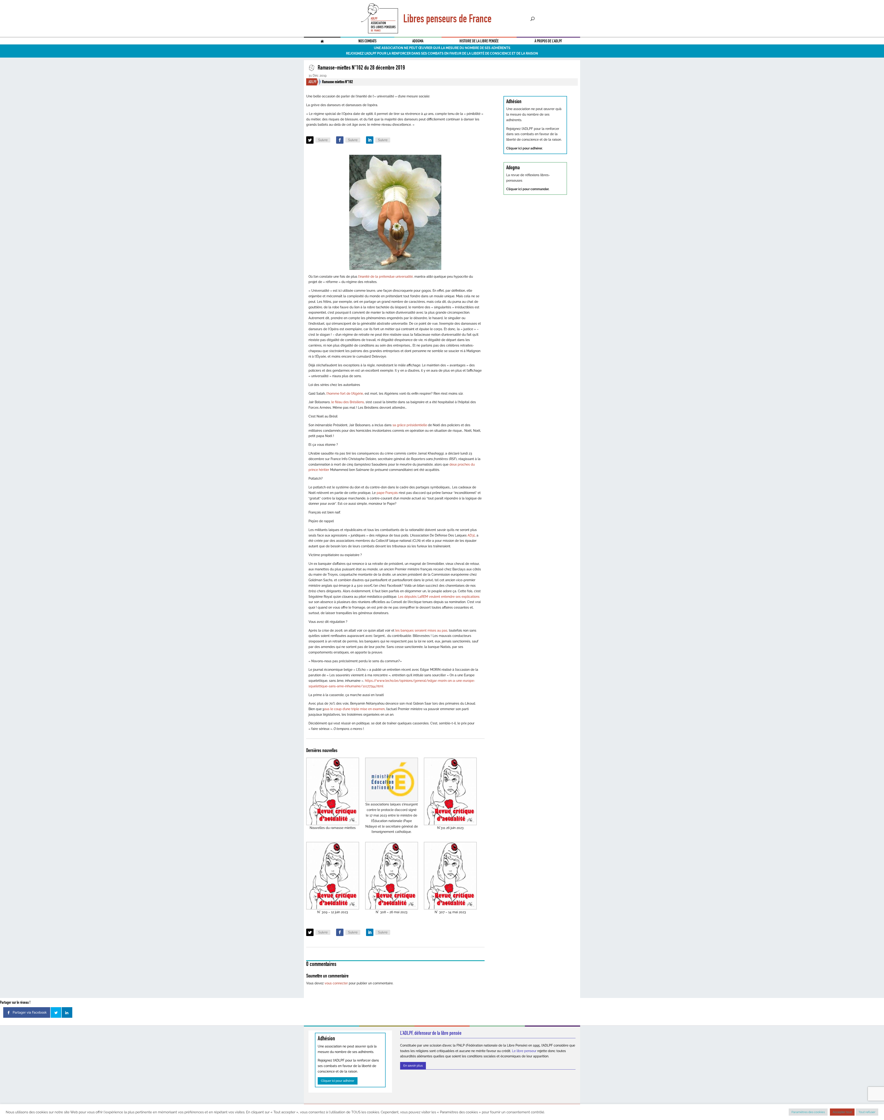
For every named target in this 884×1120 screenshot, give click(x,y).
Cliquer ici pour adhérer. (524, 148)
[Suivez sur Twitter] (310, 140)
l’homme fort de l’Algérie (344, 393)
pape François (387, 493)
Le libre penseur (524, 1051)
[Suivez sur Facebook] (339, 140)
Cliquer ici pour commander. (527, 189)
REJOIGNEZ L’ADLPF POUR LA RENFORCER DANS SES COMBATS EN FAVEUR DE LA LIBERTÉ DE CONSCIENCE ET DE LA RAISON (442, 53)
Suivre (323, 140)
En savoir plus (413, 1065)
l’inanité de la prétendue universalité (385, 276)
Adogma (417, 41)
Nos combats (367, 41)
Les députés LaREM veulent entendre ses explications (439, 596)
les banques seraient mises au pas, (421, 630)
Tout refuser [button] (866, 1112)
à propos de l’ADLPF (548, 41)
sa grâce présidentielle (410, 425)
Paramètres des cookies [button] (808, 1112)
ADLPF (312, 81)
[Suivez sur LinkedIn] (369, 140)
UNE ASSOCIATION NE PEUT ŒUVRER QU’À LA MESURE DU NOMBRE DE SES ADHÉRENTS (442, 48)
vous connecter (336, 983)
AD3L (471, 535)
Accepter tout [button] (842, 1112)
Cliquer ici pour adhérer (337, 1080)
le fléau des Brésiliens (347, 402)
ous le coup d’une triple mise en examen (354, 709)
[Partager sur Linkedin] (67, 1012)
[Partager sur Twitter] (56, 1012)
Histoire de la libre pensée (479, 41)
